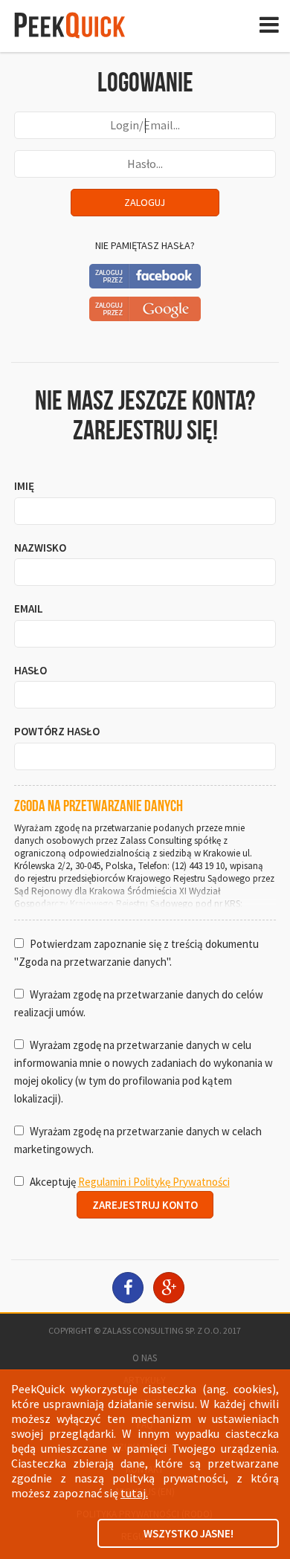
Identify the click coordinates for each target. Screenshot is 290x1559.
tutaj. (134, 1492)
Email (28, 608)
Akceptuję (129, 1182)
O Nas (144, 1358)
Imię (24, 486)
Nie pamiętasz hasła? (145, 245)
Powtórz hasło (57, 731)
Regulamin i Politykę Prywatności (154, 1182)
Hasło (30, 670)
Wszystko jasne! (188, 1533)
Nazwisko (40, 547)
